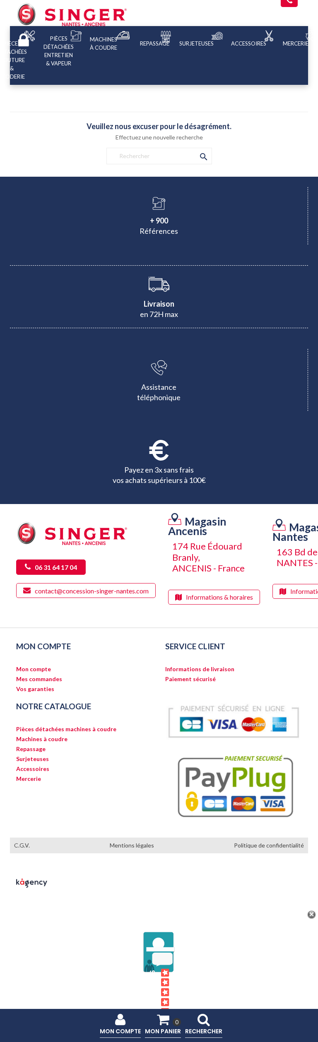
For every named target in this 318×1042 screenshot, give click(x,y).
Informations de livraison (199, 669)
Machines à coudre (41, 739)
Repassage (31, 749)
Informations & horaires (219, 597)
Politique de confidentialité (269, 845)
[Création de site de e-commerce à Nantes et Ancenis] (31, 882)
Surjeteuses (32, 759)
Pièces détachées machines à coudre (66, 729)
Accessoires (32, 769)
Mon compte (33, 669)
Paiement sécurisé (190, 679)
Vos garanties (35, 689)
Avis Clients (152, 993)
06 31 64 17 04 (56, 567)
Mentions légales (132, 845)
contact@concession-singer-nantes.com (92, 590)
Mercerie (28, 779)
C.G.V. (22, 845)
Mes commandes (39, 679)
